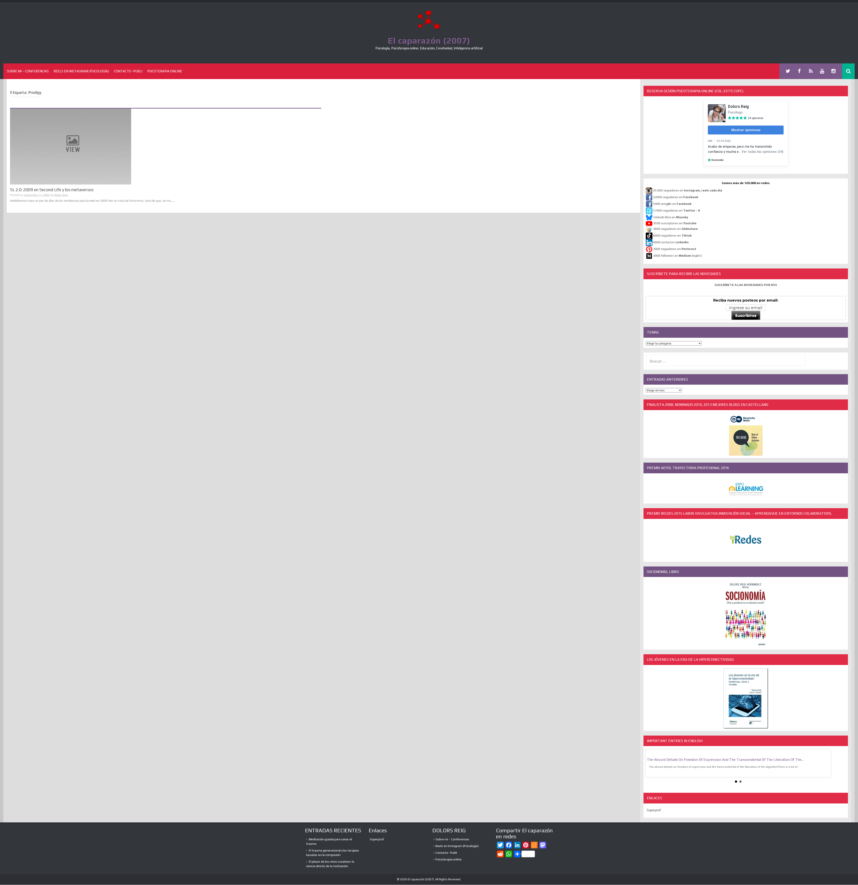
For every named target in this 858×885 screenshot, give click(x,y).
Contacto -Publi (128, 71)
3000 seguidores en (674, 249)
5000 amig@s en (672, 204)
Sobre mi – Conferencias (28, 71)
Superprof (654, 810)
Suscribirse (746, 315)
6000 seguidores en (672, 235)
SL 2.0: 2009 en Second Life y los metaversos (52, 189)
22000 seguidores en (675, 197)
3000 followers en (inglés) (677, 256)
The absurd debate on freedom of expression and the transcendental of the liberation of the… (725, 759)
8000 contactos (671, 242)
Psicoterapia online (164, 71)
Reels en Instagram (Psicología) (81, 71)
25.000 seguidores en (687, 190)
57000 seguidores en (676, 210)
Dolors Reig (61, 195)
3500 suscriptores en (674, 223)
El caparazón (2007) (429, 40)
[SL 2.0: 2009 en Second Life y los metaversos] (70, 146)
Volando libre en (670, 217)
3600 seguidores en (675, 229)
